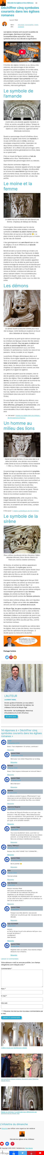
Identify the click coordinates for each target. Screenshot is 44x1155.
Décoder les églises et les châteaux (20, 3)
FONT (9, 741)
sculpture (21, 26)
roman (36, 25)
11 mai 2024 (15, 909)
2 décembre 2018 (13, 743)
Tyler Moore (29, 1148)
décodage (21, 25)
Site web (4, 1003)
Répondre (10, 750)
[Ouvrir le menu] (36, 3)
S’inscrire (4, 1128)
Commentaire (6, 968)
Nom (3, 989)
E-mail (4, 996)
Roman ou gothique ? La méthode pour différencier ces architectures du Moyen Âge (19, 1112)
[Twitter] (7, 656)
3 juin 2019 (11, 809)
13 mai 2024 (15, 946)
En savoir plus (11, 716)
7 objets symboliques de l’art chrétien (25, 511)
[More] (15, 656)
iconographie (29, 25)
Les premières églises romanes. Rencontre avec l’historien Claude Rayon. (19, 1079)
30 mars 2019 (12, 793)
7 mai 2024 (11, 885)
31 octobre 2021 (12, 848)
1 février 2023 (12, 873)
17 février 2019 (12, 768)
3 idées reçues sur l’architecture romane (14, 1048)
